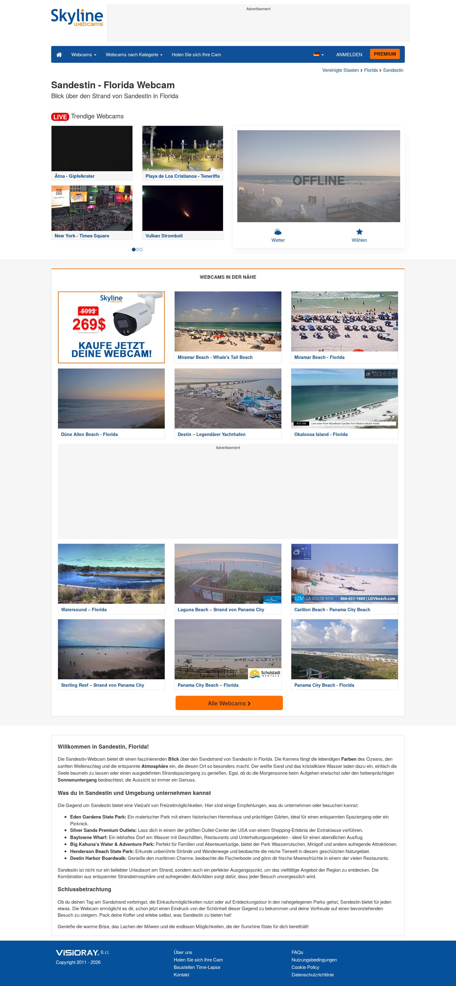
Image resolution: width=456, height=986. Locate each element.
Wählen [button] (359, 239)
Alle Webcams (228, 703)
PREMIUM (385, 53)
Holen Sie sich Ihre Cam (196, 54)
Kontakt (181, 974)
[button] (319, 54)
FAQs (297, 952)
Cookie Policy (306, 967)
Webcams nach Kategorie (132, 54)
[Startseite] (59, 54)
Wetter (278, 239)
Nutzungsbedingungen (314, 959)
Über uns (183, 952)
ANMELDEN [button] (349, 54)
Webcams (82, 54)
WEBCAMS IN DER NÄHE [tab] (228, 276)
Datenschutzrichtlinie (313, 974)
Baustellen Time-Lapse (197, 967)
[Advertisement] (258, 27)
